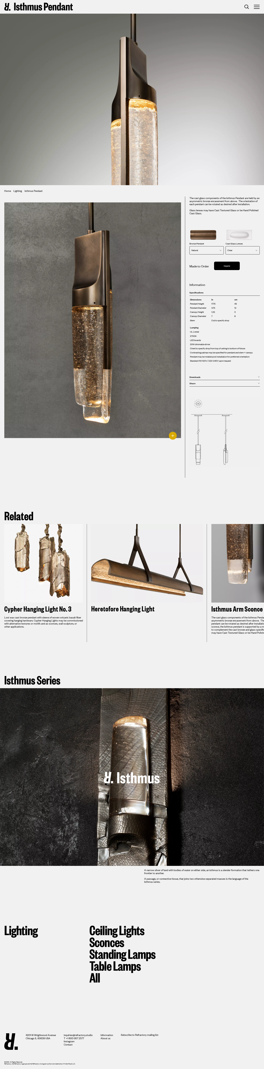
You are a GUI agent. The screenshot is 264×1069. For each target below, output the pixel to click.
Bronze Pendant (196, 243)
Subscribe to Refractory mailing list (139, 1035)
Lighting (17, 191)
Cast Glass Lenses (234, 243)
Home (7, 191)
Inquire (227, 265)
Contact (68, 1044)
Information (107, 1035)
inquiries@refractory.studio (78, 1035)
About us (105, 1038)
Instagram (69, 1041)
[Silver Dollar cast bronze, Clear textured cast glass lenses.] (92, 325)
